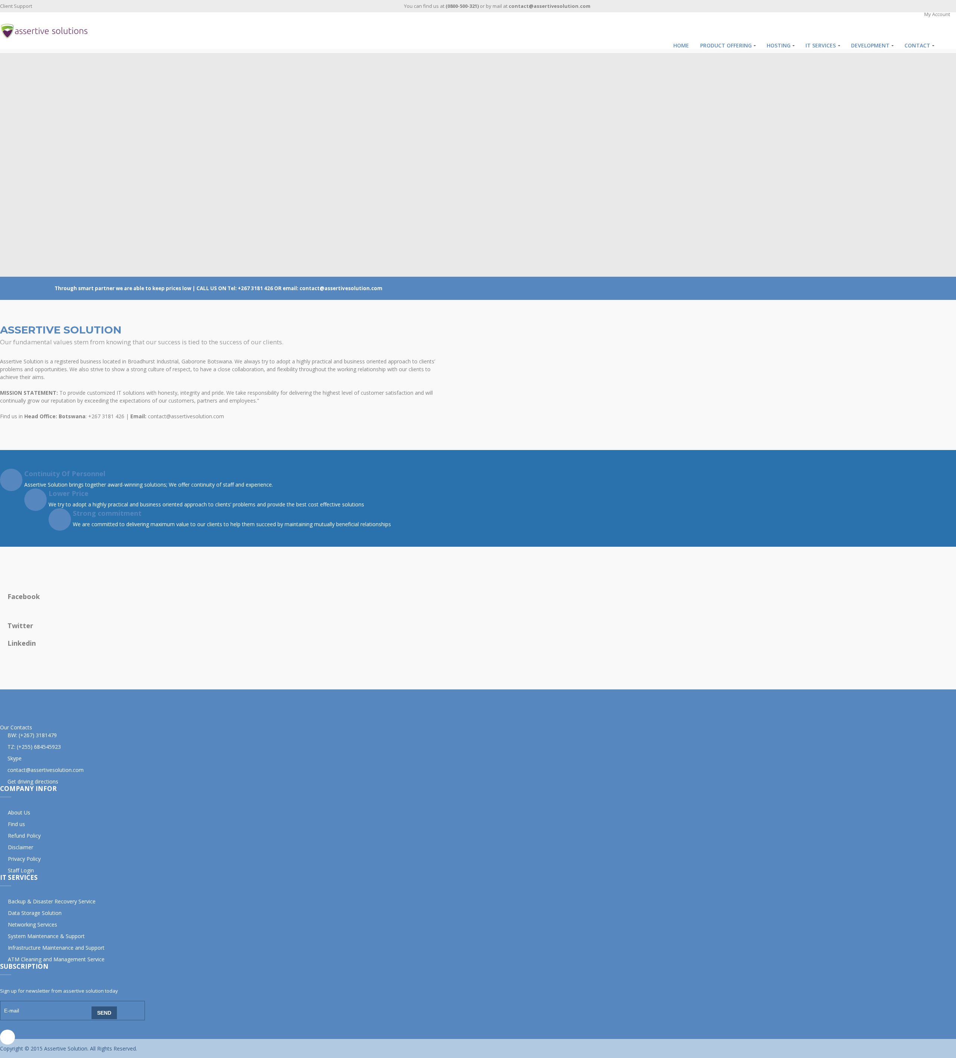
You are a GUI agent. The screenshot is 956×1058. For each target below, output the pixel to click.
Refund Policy (24, 835)
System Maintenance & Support (46, 936)
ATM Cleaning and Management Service (56, 959)
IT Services (821, 45)
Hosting (779, 45)
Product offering (726, 45)
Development (870, 45)
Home (681, 45)
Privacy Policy (24, 858)
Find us (16, 824)
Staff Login (21, 870)
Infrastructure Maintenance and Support (56, 947)
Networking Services (32, 924)
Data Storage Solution (35, 912)
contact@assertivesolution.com (45, 769)
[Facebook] (7, 1037)
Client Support (16, 6)
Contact (917, 45)
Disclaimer (20, 847)
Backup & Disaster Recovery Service (52, 901)
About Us (19, 812)
